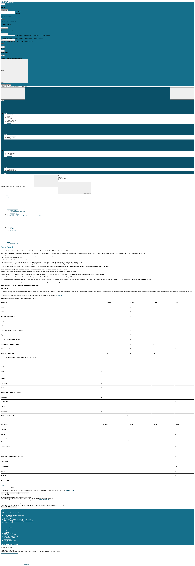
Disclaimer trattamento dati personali (9, 553)
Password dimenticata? (6, 16)
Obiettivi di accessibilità (9, 537)
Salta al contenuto (5, 1)
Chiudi (2, 47)
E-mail (16, 35)
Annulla (2, 85)
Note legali (6, 532)
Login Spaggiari (39, 38)
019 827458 (9, 516)
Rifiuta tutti (13, 493)
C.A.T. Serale (13, 229)
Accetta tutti (24, 493)
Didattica (60, 177)
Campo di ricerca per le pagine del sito (10, 186)
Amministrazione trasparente (10, 541)
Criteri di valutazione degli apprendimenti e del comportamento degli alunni (25, 215)
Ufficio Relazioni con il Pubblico (12, 535)
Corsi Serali (10, 227)
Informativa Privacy (8, 533)
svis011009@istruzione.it (19, 519)
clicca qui (60, 295)
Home (59, 175)
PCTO (8, 242)
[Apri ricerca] (182, 93)
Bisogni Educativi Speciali (13, 214)
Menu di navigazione (86, 193)
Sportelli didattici (14, 210)
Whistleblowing (7, 539)
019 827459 (9, 518)
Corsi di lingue (13, 213)
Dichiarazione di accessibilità (11, 536)
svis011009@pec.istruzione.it (20, 521)
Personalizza (4, 493)
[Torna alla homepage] (97, 86)
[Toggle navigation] (13, 93)
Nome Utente (18, 11)
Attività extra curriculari (12, 209)
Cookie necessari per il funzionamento (10, 504)
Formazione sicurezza (15, 243)
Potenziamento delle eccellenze (17, 211)
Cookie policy (7, 530)
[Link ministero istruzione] (7, 2)
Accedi (2, 4)
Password (17, 13)
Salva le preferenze (12, 506)
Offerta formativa (62, 178)
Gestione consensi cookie (10, 540)
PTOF (8, 197)
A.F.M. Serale (13, 230)
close (2, 100)
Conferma (8, 85)
